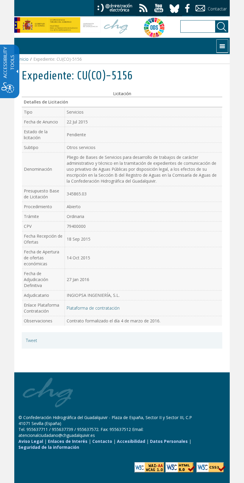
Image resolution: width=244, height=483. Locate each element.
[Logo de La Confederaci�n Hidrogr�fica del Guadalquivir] (116, 27)
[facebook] (187, 7)
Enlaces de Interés (67, 441)
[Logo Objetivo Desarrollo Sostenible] (151, 27)
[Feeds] (143, 9)
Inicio (24, 59)
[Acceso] (115, 7)
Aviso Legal (30, 441)
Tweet (31, 340)
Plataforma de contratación (93, 308)
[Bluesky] (174, 7)
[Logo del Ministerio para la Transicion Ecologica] (57, 25)
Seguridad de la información (48, 447)
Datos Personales (169, 441)
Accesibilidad (131, 441)
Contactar (217, 9)
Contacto (102, 441)
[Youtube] (159, 9)
